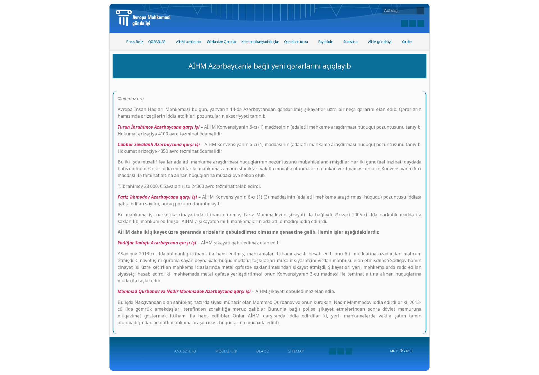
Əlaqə (263, 351)
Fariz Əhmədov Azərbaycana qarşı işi (157, 197)
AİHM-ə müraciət (189, 41)
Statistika (350, 41)
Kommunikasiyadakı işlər (260, 41)
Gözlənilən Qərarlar (222, 41)
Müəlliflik (226, 351)
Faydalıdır (325, 41)
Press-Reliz (134, 41)
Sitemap (296, 351)
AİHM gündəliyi (379, 41)
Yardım (407, 41)
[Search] (420, 10)
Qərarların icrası (296, 41)
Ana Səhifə (185, 351)
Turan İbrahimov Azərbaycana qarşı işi (159, 127)
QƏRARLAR (157, 41)
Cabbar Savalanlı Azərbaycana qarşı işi (159, 144)
